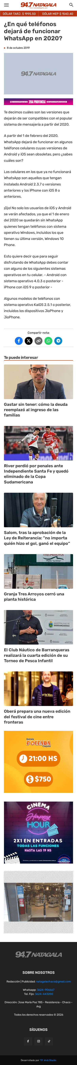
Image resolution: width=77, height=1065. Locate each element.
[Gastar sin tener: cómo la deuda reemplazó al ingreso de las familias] (38, 382)
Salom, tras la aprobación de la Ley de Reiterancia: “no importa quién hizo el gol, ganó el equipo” (37, 538)
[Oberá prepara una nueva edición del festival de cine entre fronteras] (38, 688)
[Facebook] (28, 1041)
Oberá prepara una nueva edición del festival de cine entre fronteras (37, 717)
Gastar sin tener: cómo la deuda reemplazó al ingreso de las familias (36, 410)
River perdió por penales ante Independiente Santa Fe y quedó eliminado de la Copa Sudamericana (36, 473)
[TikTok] (49, 1041)
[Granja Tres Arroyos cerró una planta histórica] (38, 571)
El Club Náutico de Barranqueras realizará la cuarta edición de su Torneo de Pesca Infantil (36, 655)
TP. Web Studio (48, 1060)
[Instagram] (38, 1041)
